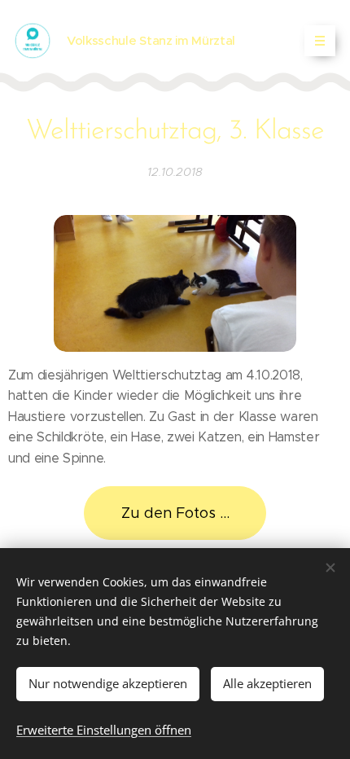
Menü (319, 40)
